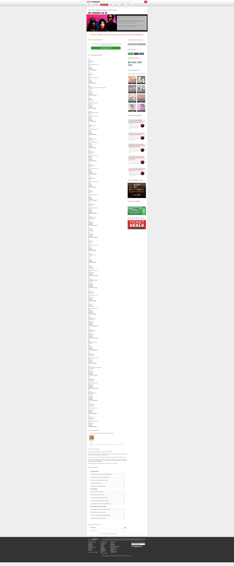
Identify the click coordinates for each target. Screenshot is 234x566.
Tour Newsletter (113, 552)
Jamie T (89, 548)
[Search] (145, 2)
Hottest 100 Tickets (104, 553)
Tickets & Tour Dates (96, 12)
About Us (112, 543)
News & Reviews (96, 4)
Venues (116, 4)
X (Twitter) (136, 53)
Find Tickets (90, 68)
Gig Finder (122, 4)
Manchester (114, 555)
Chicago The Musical (92, 547)
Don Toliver (90, 546)
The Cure (102, 546)
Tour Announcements (114, 549)
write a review (114, 533)
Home (89, 4)
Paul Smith (90, 543)
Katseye (102, 545)
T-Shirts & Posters (113, 551)
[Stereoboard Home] (93, 2)
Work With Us (112, 544)
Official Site (130, 53)
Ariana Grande (103, 543)
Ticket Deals (112, 548)
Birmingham (119, 555)
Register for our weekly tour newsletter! (138, 542)
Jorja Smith (90, 549)
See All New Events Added (93, 552)
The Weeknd (103, 544)
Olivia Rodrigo (103, 549)
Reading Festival (103, 550)
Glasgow (123, 555)
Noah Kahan (90, 544)
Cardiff (127, 555)
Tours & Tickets (104, 4)
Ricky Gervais (90, 545)
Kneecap (89, 550)
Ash (106, 12)
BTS (101, 552)
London (110, 555)
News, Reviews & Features (115, 546)
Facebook (141, 53)
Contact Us (129, 4)
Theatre (111, 4)
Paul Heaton (103, 551)
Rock (103, 12)
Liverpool (130, 555)
